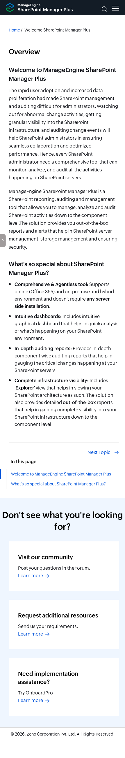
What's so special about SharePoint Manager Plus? (58, 484)
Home (14, 30)
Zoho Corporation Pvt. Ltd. (51, 734)
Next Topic (99, 452)
